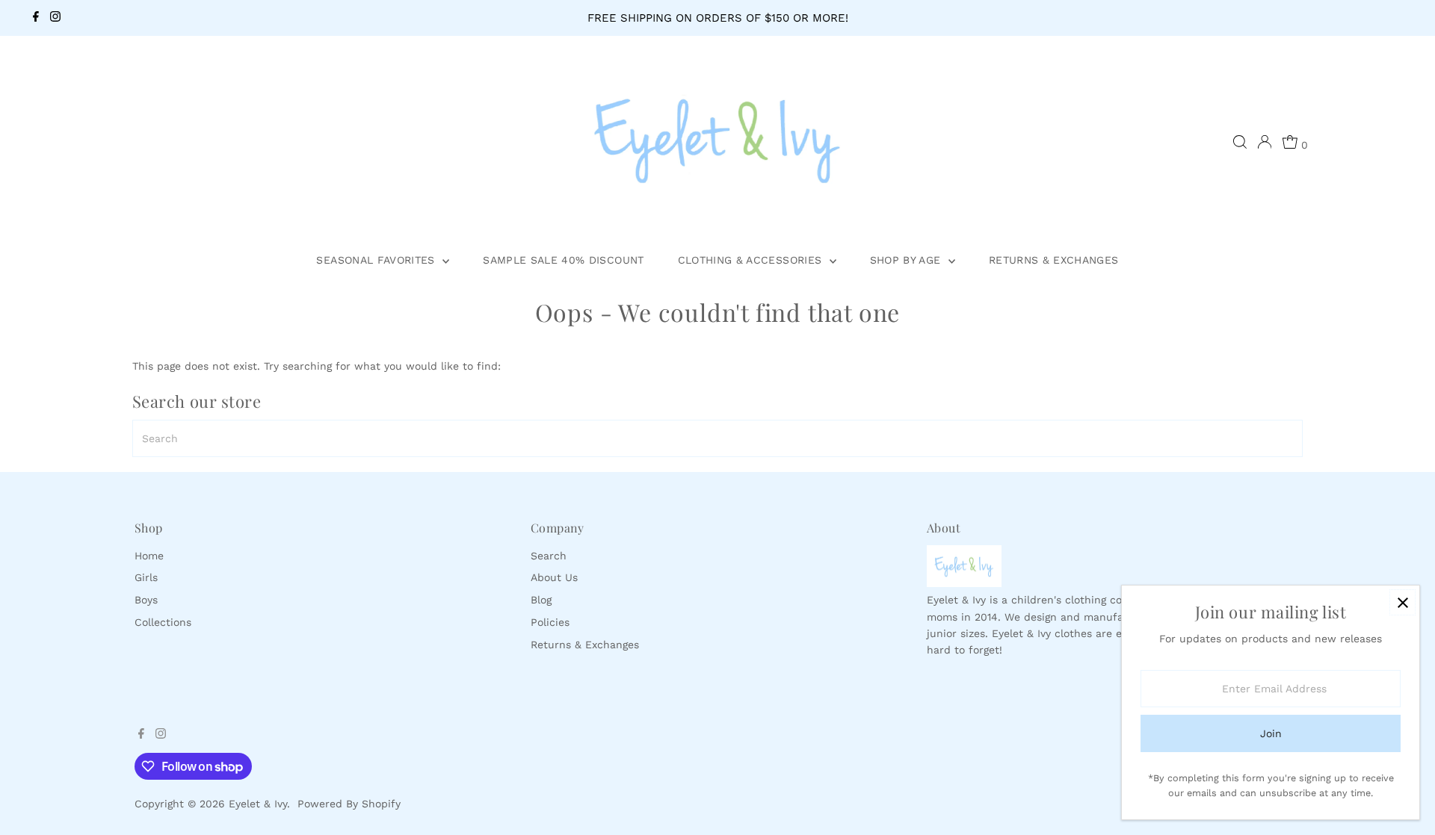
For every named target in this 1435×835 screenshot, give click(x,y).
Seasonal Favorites (377, 260)
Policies (550, 622)
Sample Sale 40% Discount (563, 260)
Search (549, 556)
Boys (146, 600)
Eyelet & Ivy (258, 804)
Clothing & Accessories (752, 260)
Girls (146, 577)
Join (1271, 733)
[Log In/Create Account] (1264, 142)
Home (149, 556)
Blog (541, 600)
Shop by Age (907, 260)
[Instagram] (55, 18)
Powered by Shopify (349, 804)
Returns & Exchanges (1054, 260)
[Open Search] (1240, 142)
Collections (163, 622)
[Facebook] (36, 18)
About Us (554, 577)
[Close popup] (1402, 602)
